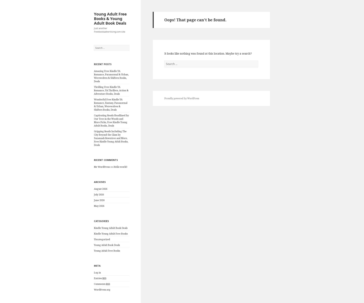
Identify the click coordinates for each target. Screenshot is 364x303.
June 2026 (99, 200)
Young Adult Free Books (107, 250)
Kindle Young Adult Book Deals (111, 228)
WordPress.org (102, 289)
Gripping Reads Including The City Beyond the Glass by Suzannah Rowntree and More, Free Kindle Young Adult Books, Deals (111, 138)
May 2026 (99, 205)
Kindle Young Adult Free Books (111, 233)
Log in (97, 272)
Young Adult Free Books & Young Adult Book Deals (110, 18)
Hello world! (120, 166)
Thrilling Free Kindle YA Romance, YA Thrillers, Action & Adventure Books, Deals (111, 90)
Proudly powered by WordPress (181, 98)
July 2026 (99, 194)
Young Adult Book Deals (107, 245)
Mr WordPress (102, 166)
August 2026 (100, 188)
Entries (100, 278)
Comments (102, 284)
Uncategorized (102, 239)
